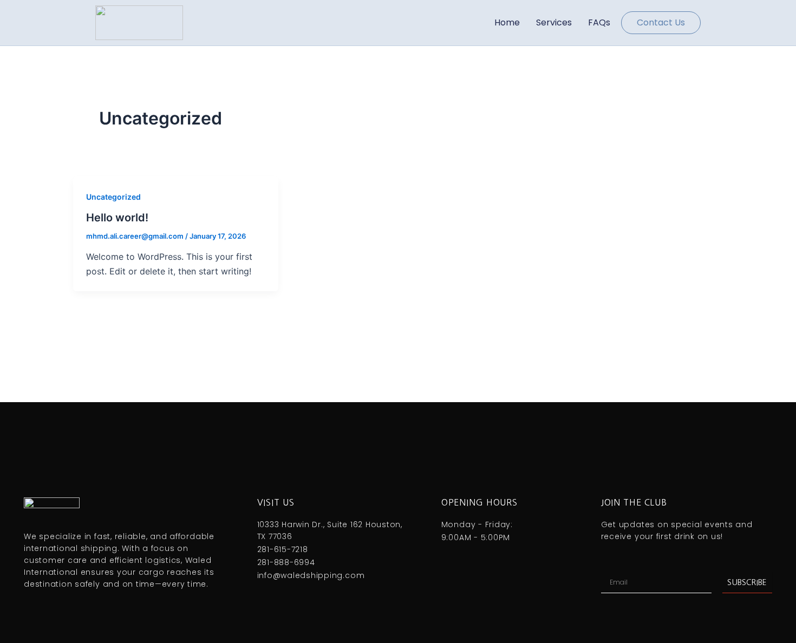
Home (507, 22)
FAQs (599, 22)
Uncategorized (113, 196)
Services (554, 22)
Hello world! (117, 217)
